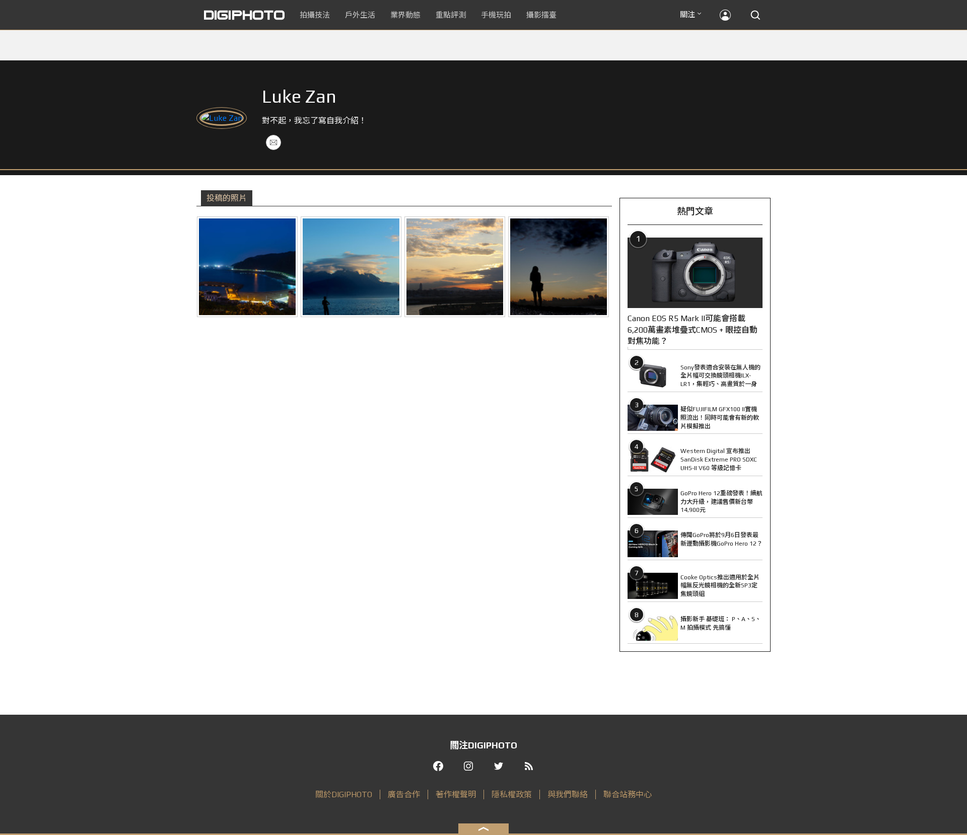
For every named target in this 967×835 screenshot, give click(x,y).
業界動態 (405, 15)
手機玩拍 (496, 15)
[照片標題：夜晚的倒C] (247, 266)
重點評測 (451, 15)
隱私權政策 (512, 794)
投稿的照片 (226, 198)
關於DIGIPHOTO (343, 794)
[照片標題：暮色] (454, 266)
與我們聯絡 (567, 794)
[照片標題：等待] (558, 266)
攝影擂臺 (541, 15)
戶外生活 (360, 15)
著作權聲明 (456, 794)
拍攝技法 (315, 15)
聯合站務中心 (627, 794)
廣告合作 (404, 794)
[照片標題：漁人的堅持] (351, 266)
